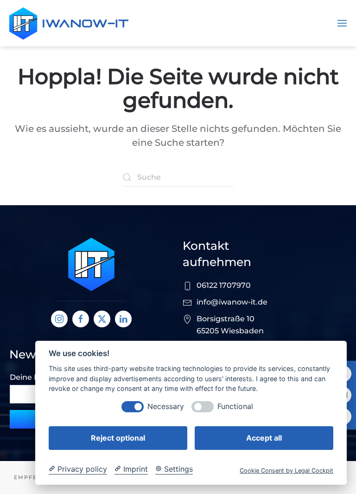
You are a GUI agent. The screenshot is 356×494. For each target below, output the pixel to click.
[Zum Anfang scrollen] (91, 264)
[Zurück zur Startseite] (68, 23)
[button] (342, 23)
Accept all (264, 437)
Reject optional (118, 437)
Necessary (165, 406)
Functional (235, 406)
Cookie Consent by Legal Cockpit (286, 470)
